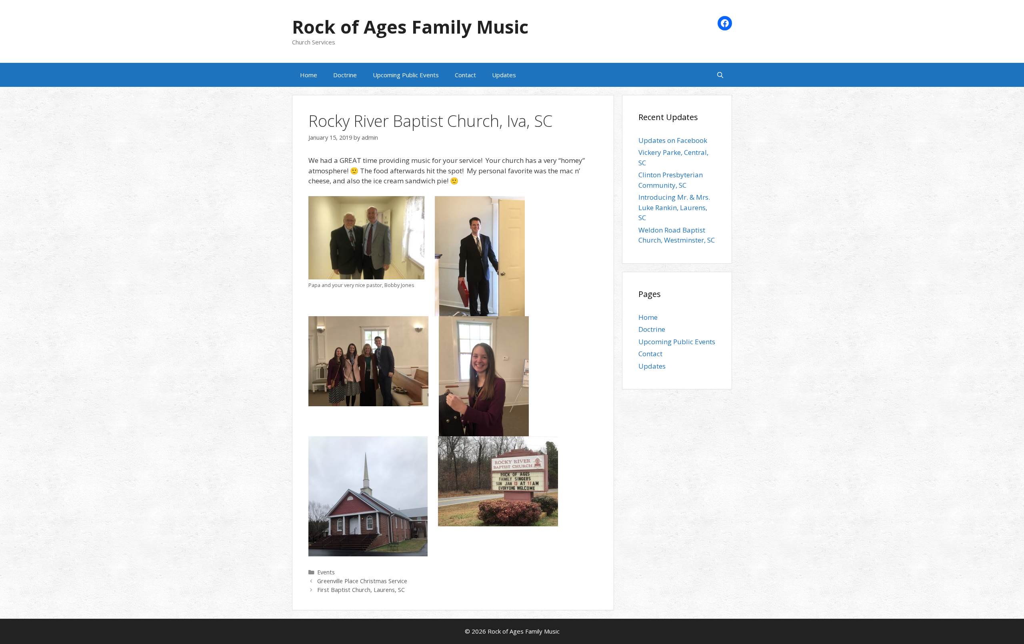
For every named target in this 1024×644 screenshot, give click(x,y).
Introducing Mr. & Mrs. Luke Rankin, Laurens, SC (674, 207)
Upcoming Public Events (406, 75)
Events (326, 572)
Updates (504, 75)
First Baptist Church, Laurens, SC (361, 590)
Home (308, 75)
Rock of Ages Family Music (410, 26)
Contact (465, 75)
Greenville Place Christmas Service (362, 581)
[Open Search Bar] (720, 75)
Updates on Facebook (672, 140)
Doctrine (345, 75)
